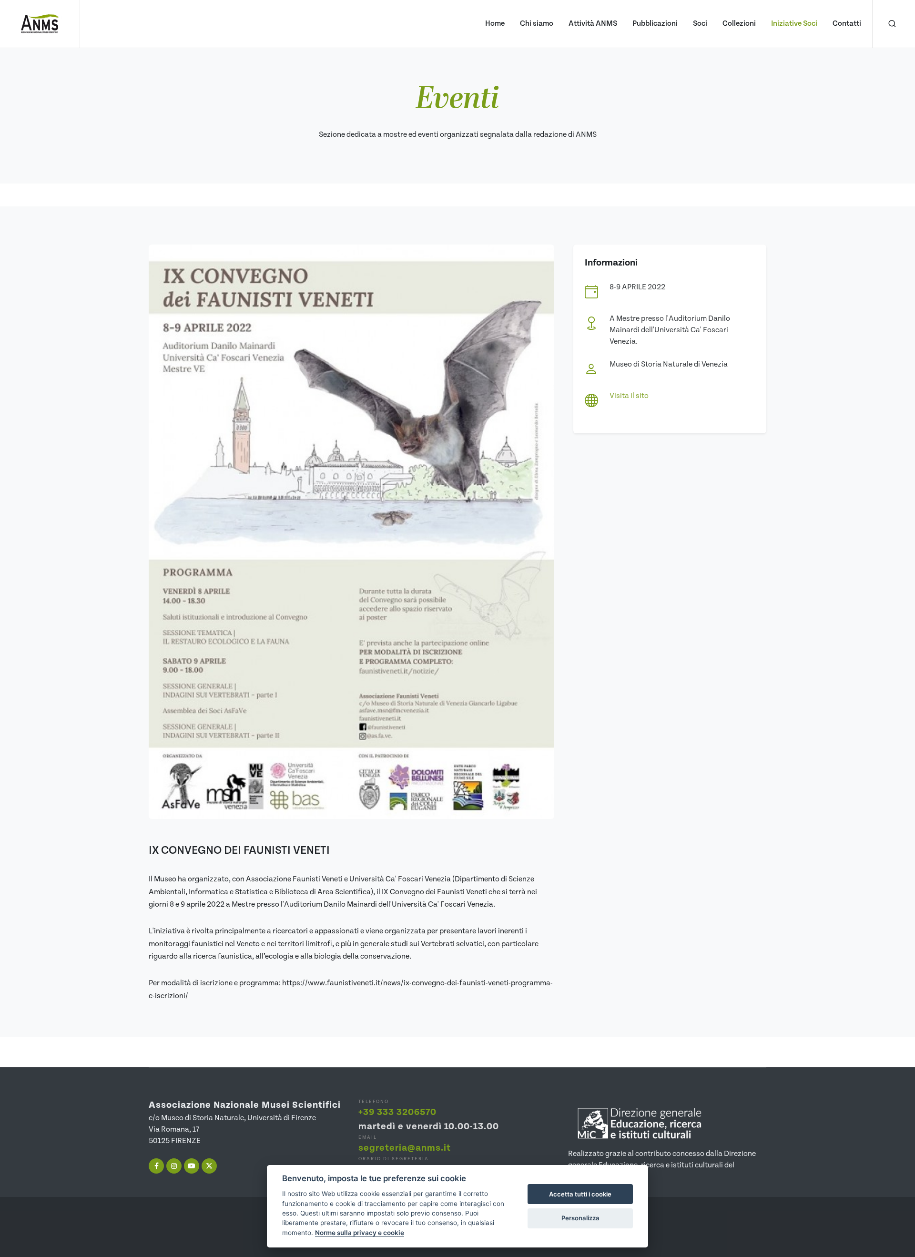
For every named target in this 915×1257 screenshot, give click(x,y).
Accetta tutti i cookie (580, 1194)
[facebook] (156, 1166)
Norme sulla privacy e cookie (359, 1233)
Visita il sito (629, 395)
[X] (209, 1166)
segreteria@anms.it (404, 1148)
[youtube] (191, 1166)
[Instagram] (174, 1166)
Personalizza (580, 1218)
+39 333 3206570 (397, 1112)
